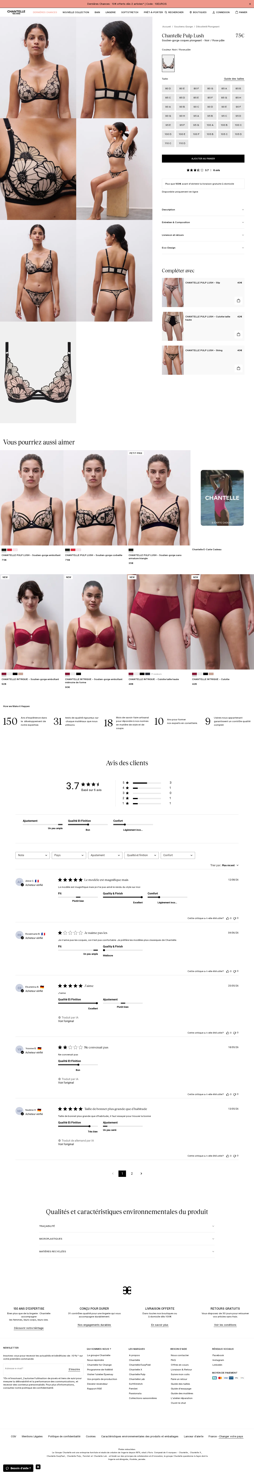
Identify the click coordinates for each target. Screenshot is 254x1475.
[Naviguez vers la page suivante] (141, 1174)
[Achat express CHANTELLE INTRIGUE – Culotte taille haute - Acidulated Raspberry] (184, 663)
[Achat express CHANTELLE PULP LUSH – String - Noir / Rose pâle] (238, 368)
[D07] (9, 550)
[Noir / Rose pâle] (168, 63)
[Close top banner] (250, 4)
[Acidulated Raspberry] (4, 674)
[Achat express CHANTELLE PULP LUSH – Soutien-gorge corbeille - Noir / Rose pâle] (120, 539)
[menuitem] (45, 12)
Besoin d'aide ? (21, 1468)
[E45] (15, 550)
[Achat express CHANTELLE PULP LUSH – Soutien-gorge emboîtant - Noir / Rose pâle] (57, 539)
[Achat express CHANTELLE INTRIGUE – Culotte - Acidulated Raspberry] (247, 663)
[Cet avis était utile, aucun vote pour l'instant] (227, 918)
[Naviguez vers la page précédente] (112, 1174)
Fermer (38, 1466)
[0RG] (20, 674)
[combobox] (32, 855)
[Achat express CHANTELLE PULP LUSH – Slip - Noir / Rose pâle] (238, 301)
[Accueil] (16, 12)
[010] (9, 674)
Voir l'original (66, 1021)
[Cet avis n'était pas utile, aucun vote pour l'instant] (234, 918)
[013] (147, 674)
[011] (15, 674)
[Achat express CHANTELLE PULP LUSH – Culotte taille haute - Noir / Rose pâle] (238, 334)
